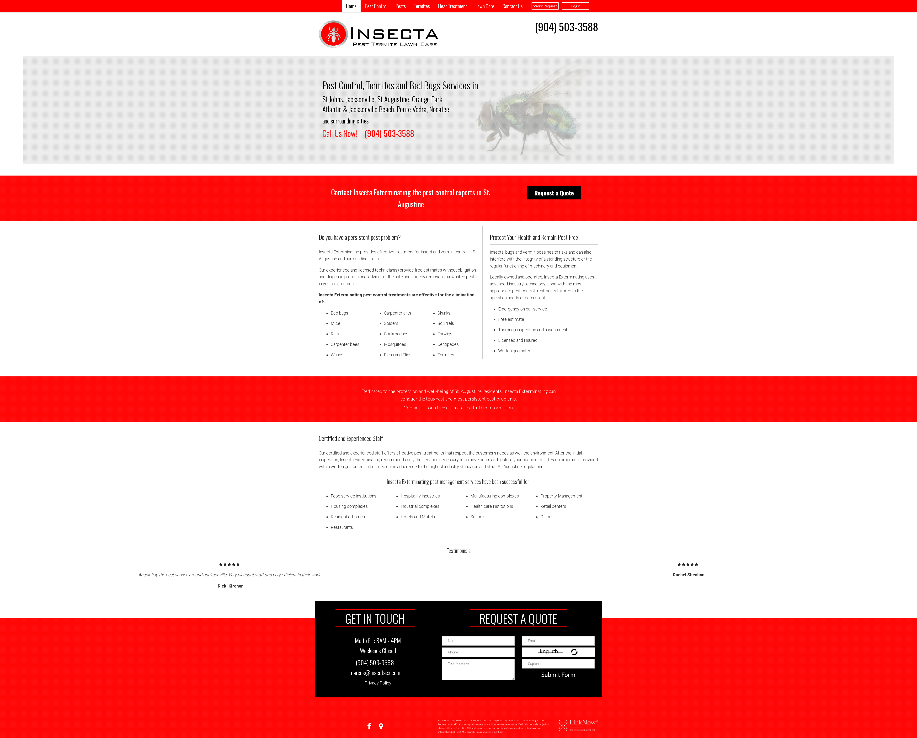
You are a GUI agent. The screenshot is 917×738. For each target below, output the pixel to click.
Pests (400, 6)
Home (351, 6)
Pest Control (376, 6)
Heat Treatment (452, 6)
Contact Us (512, 6)
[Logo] (578, 723)
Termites (422, 6)
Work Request (545, 6)
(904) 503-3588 (566, 26)
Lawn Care (484, 6)
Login (575, 6)
